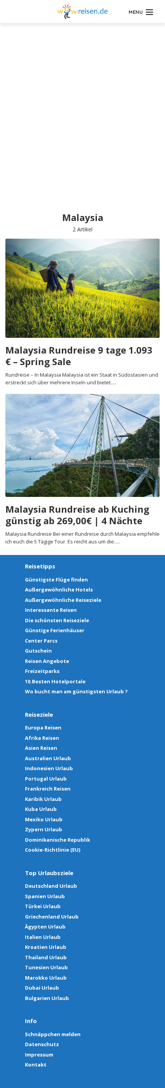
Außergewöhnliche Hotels (59, 589)
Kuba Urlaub (41, 809)
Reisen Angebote (47, 661)
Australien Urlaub (48, 758)
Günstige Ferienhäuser (54, 630)
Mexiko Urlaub (44, 819)
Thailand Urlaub (46, 957)
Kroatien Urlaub (45, 946)
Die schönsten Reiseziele (57, 620)
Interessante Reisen (51, 609)
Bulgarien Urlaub (47, 998)
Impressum (39, 1054)
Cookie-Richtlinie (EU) (52, 849)
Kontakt (35, 1064)
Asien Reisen (41, 747)
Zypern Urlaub (43, 829)
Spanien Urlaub (45, 896)
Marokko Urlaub (46, 977)
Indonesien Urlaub (49, 768)
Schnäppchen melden (53, 1034)
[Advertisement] (82, 125)
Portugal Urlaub (46, 778)
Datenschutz (42, 1044)
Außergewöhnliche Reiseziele (63, 599)
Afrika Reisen (42, 737)
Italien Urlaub (43, 937)
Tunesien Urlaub (46, 967)
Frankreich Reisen (48, 788)
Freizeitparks (42, 671)
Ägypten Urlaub (45, 926)
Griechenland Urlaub (52, 916)
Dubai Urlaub (42, 987)
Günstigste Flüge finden (56, 579)
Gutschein (38, 650)
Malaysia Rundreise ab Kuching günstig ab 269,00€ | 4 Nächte (77, 515)
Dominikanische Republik (57, 839)
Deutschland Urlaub (51, 885)
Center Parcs (41, 640)
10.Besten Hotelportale (55, 681)
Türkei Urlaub (43, 906)
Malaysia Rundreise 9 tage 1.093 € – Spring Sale (78, 355)
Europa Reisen (43, 727)
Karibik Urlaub (43, 799)
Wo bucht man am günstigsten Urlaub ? (76, 691)
